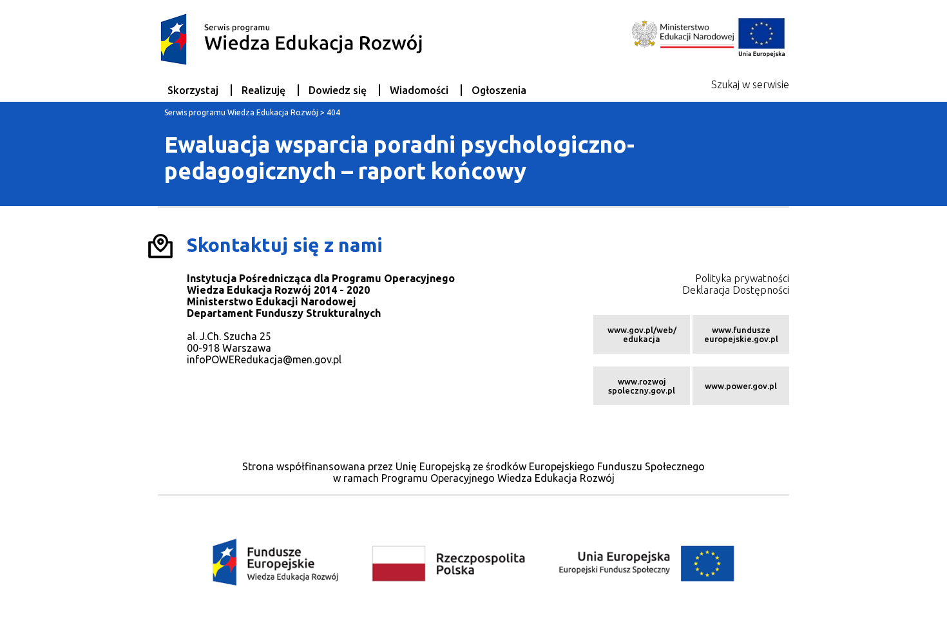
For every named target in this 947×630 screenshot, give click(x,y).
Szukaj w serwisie (750, 84)
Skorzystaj (192, 90)
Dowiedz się (338, 90)
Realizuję (263, 90)
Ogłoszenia (499, 90)
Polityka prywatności (742, 278)
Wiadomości (419, 90)
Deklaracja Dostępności (735, 290)
